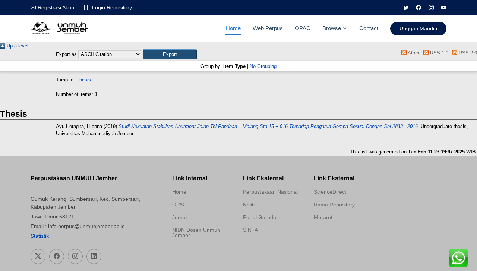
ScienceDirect (330, 191)
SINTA (250, 230)
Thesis (83, 79)
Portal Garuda (259, 217)
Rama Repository (334, 204)
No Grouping (263, 66)
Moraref (323, 217)
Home (233, 28)
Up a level (16, 46)
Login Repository (112, 7)
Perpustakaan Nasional (270, 191)
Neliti (249, 204)
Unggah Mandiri (418, 28)
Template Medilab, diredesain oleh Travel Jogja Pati (269, 248)
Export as (66, 54)
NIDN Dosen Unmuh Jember (196, 232)
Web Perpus (268, 28)
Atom (413, 53)
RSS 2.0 (467, 53)
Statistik (40, 236)
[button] (170, 54)
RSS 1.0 (438, 53)
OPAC (302, 28)
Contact (368, 28)
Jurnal (179, 217)
